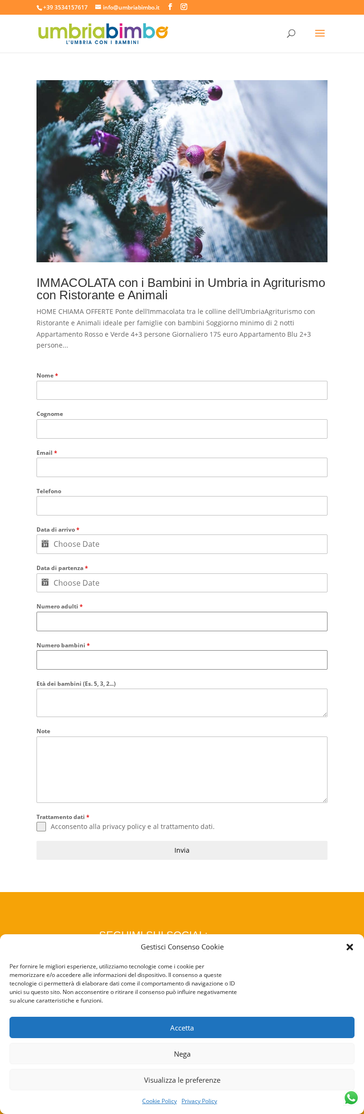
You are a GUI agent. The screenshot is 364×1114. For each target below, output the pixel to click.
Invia (182, 850)
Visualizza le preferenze (182, 1080)
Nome (47, 375)
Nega (182, 1054)
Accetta (182, 1027)
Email (46, 453)
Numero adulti (59, 606)
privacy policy (124, 826)
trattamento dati (187, 826)
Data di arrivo (58, 529)
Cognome (49, 414)
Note (43, 731)
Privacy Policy (199, 1101)
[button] (350, 947)
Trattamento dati (63, 817)
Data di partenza (62, 568)
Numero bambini (63, 645)
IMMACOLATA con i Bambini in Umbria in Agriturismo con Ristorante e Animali (180, 289)
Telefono (48, 491)
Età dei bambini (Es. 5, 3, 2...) (76, 684)
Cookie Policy (159, 1101)
